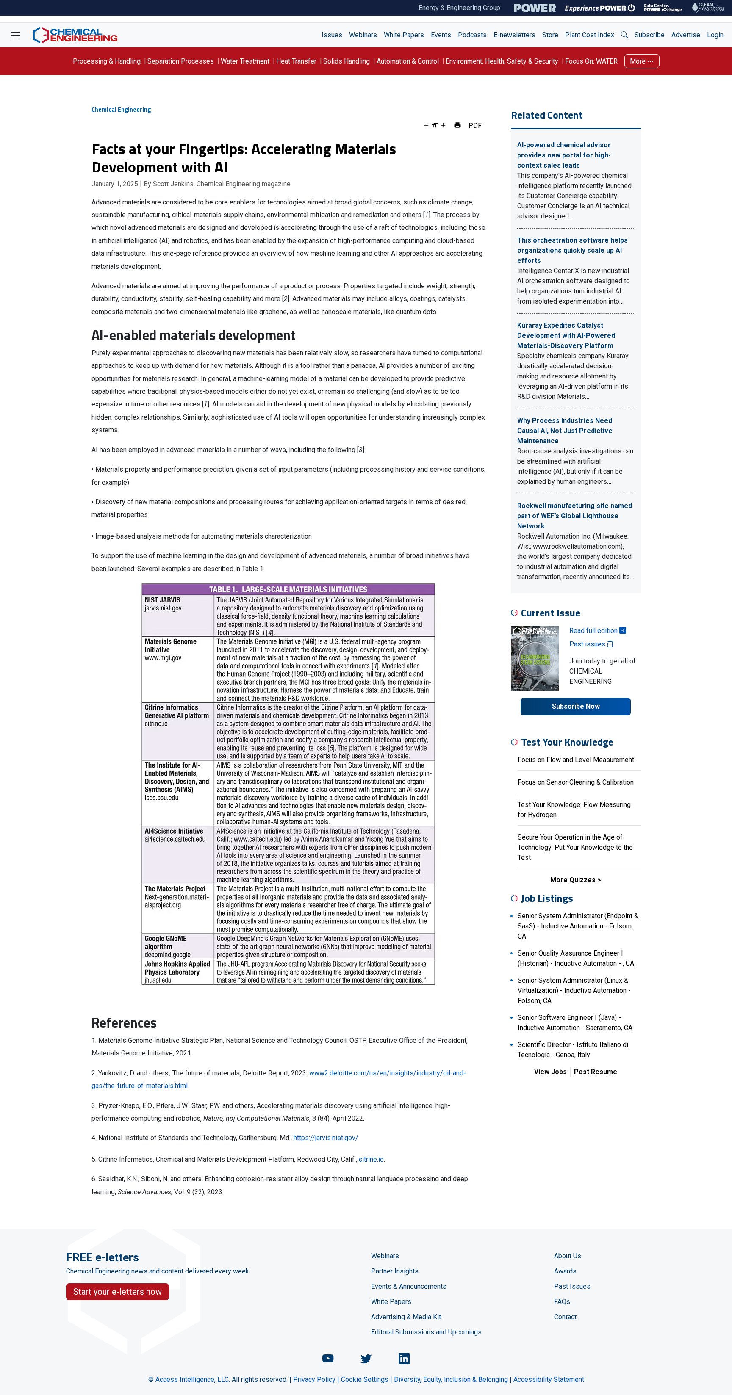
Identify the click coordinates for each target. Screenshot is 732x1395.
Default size (434, 125)
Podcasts (472, 35)
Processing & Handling (107, 61)
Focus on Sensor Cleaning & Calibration (576, 782)
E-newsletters (514, 35)
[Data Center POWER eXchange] (663, 8)
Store (550, 35)
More (638, 61)
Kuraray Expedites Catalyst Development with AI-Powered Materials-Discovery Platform (566, 335)
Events (441, 35)
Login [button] (715, 35)
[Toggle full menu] (15, 35)
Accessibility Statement (548, 1380)
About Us (567, 1256)
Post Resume (595, 1072)
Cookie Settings (364, 1380)
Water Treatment (245, 61)
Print (457, 125)
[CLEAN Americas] (708, 8)
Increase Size (443, 125)
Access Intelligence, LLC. (192, 1380)
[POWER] (535, 8)
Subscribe (650, 35)
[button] (624, 35)
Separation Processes (180, 61)
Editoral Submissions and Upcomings (426, 1332)
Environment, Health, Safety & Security (502, 61)
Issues (332, 35)
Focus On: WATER (591, 61)
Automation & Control (408, 61)
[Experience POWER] (600, 8)
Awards (565, 1271)
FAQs (562, 1302)
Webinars (363, 35)
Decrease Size (426, 125)
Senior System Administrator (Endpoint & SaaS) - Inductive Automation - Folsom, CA (578, 926)
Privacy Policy (314, 1380)
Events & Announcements (408, 1286)
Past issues (588, 644)
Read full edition (594, 631)
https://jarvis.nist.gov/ (326, 1138)
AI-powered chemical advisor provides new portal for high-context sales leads (564, 155)
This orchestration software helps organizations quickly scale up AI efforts (572, 250)
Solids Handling (346, 61)
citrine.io (371, 1159)
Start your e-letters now (117, 1292)
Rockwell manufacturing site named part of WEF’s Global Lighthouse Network (574, 516)
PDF (475, 125)
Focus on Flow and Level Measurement (576, 760)
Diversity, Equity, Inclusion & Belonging (451, 1380)
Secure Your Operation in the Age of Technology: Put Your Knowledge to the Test (575, 847)
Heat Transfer (296, 61)
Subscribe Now (576, 706)
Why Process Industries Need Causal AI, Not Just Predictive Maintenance (565, 431)
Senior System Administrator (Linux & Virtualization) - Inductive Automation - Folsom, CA (574, 990)
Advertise (685, 35)
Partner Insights (395, 1271)
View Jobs (550, 1072)
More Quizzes (573, 880)
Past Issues (572, 1286)
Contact (565, 1317)
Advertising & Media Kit (406, 1317)
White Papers (404, 35)
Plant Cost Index (589, 35)
